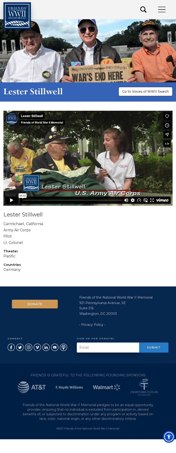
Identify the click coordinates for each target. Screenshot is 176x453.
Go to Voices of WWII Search (145, 91)
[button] (162, 9)
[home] (17, 15)
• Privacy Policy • (92, 325)
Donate (34, 304)
